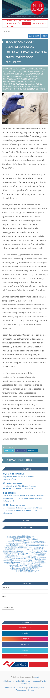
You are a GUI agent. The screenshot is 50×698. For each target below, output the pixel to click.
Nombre (5, 587)
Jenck (36, 677)
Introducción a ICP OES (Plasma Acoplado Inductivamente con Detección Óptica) (19, 486)
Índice (18, 681)
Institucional (14, 21)
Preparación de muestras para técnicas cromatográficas (18, 476)
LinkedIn (32, 450)
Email (4, 597)
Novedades (29, 21)
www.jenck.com (25, 628)
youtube (25, 656)
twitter (25, 650)
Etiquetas (26, 681)
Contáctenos (25, 684)
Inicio (5, 681)
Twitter (9, 450)
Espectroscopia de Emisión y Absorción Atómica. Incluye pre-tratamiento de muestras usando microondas (22, 509)
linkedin (25, 633)
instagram (25, 639)
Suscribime (8, 607)
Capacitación (14, 24)
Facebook (20, 450)
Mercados (36, 681)
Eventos (11, 26)
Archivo (11, 681)
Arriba (43, 681)
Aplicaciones (39, 24)
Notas (26, 24)
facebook (25, 645)
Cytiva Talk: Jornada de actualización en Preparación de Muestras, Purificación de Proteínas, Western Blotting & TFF (24, 497)
